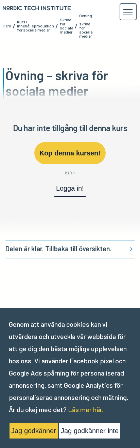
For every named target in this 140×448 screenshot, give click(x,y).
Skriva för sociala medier (66, 26)
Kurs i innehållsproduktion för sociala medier (35, 26)
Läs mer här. (86, 409)
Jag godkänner (33, 430)
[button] (128, 12)
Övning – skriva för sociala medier (86, 26)
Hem (7, 26)
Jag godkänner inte (90, 430)
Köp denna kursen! (70, 153)
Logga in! (70, 188)
